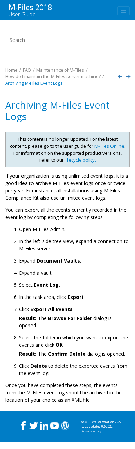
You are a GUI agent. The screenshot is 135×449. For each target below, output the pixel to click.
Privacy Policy (91, 431)
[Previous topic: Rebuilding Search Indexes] (120, 77)
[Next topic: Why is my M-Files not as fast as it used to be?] (129, 77)
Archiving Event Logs (34, 83)
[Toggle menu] (123, 10)
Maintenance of (60, 70)
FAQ (27, 70)
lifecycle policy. (80, 160)
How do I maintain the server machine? (53, 77)
